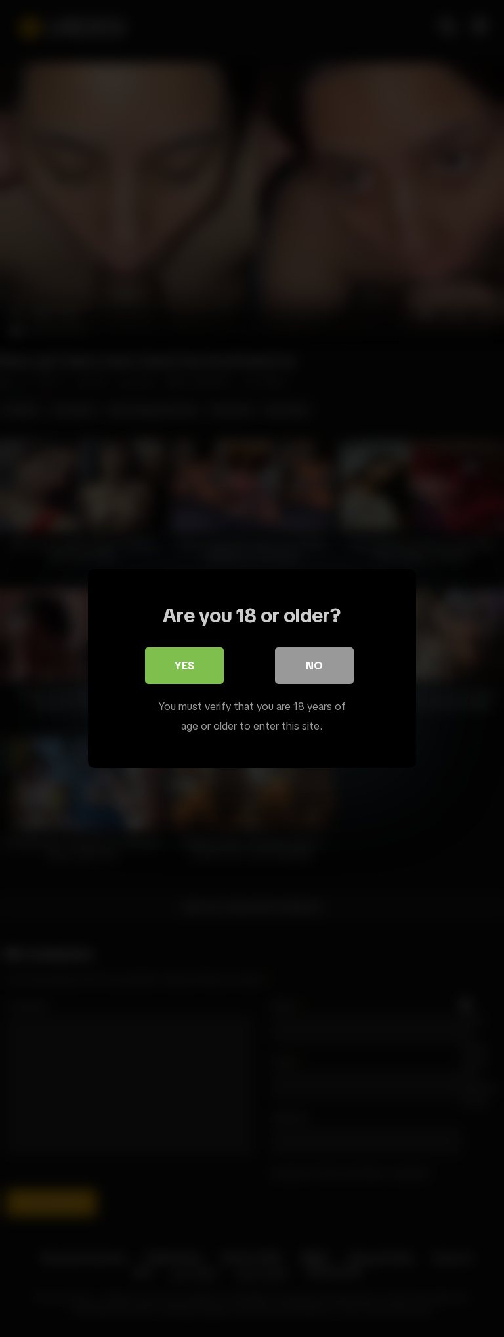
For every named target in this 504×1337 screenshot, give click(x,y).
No (314, 665)
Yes (184, 665)
